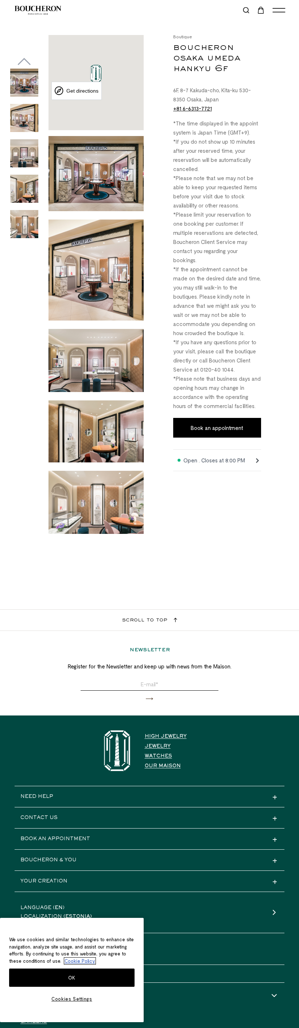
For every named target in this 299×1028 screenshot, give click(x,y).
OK (71, 978)
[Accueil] (117, 750)
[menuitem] (261, 10)
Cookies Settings (71, 999)
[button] (149, 698)
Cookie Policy (80, 961)
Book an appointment (217, 427)
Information (40, 996)
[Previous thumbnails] (24, 61)
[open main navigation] (279, 10)
